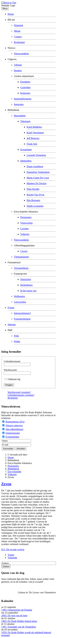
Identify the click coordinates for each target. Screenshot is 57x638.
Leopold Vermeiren (36, 155)
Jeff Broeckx (33, 138)
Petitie (17, 341)
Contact (18, 36)
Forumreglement (22, 319)
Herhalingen (26, 285)
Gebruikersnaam (12, 361)
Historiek (18, 25)
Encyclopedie (14, 471)
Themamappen (21, 256)
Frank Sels (32, 144)
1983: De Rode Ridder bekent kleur (19, 621)
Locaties (24, 228)
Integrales (19, 104)
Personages (26, 217)
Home (11, 14)
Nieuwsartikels (21, 53)
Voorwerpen (26, 223)
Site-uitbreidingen (14, 429)
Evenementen (12, 436)
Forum (11, 307)
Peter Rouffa (33, 189)
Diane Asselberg (35, 166)
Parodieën (25, 81)
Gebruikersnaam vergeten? (21, 395)
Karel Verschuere (35, 132)
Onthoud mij (14, 379)
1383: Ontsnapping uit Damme (16, 610)
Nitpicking (25, 279)
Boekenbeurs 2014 (15, 421)
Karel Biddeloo (34, 127)
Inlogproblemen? (22, 313)
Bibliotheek (13, 468)
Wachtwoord (10, 370)
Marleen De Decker (36, 183)
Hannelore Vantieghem (38, 172)
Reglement (19, 42)
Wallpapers (19, 296)
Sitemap (12, 324)
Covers (23, 251)
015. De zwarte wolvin (12, 549)
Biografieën (20, 115)
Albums (18, 65)
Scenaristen (26, 149)
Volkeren (24, 234)
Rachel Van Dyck (35, 194)
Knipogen (25, 93)
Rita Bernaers (33, 200)
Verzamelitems (21, 268)
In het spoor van (28, 290)
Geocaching (20, 302)
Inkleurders (26, 160)
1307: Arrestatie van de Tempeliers (18, 626)
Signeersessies (13, 433)
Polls (16, 335)
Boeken (18, 70)
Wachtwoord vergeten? (19, 392)
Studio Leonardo (35, 206)
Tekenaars (25, 121)
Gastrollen (25, 87)
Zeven (6, 484)
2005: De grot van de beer (14, 615)
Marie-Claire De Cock (38, 177)
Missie (17, 31)
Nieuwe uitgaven (14, 425)
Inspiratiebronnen (22, 98)
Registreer (13, 398)
